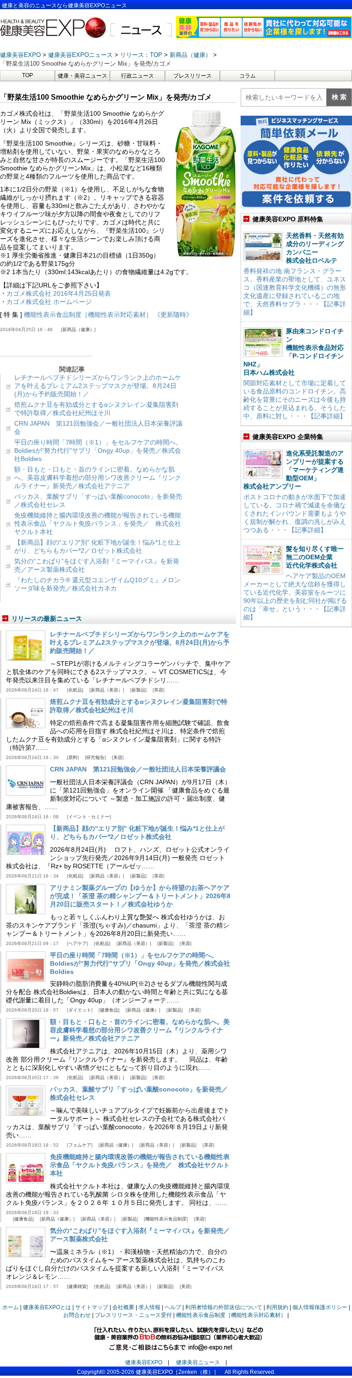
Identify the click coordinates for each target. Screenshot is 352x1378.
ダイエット (79, 1009)
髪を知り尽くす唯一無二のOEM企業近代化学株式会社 (315, 557)
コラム (247, 76)
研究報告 (95, 757)
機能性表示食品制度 (166, 1218)
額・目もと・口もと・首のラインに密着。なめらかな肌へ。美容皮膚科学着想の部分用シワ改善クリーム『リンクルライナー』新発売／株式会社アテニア (97, 477)
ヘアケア (77, 943)
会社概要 (123, 1307)
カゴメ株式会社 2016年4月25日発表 (58, 293)
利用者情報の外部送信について (223, 1307)
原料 (72, 757)
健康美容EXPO (143, 1362)
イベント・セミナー (89, 816)
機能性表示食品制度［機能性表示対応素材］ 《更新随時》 (108, 314)
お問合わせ (77, 1315)
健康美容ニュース (198, 1362)
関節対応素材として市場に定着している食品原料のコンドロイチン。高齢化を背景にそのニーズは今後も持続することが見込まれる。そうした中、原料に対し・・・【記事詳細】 (294, 399)
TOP (27, 75)
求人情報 (149, 1307)
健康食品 (109, 1009)
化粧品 (75, 689)
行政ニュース (137, 76)
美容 (158, 689)
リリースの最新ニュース (46, 618)
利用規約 (277, 1307)
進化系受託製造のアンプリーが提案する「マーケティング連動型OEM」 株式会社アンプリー (293, 470)
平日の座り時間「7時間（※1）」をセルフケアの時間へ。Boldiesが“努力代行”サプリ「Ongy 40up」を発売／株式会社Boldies (98, 450)
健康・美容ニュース (82, 76)
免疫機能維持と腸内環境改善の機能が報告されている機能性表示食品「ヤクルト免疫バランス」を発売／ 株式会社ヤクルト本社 (97, 523)
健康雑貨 (77, 1286)
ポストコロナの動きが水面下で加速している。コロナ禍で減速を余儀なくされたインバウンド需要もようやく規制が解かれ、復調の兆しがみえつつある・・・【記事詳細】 (294, 513)
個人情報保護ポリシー (319, 1307)
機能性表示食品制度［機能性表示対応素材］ (231, 1315)
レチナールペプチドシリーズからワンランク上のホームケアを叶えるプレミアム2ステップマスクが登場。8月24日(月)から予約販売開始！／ (97, 386)
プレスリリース (192, 76)
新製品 (138, 689)
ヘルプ (173, 1307)
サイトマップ (91, 1307)
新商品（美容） (107, 689)
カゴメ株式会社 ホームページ (49, 301)
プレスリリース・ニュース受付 (133, 1315)
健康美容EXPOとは (47, 1307)
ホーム (10, 1307)
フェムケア (79, 1144)
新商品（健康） (78, 329)
